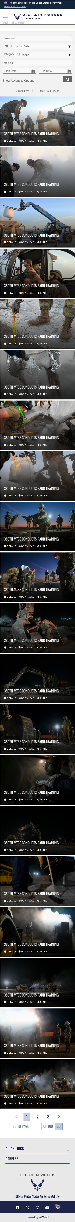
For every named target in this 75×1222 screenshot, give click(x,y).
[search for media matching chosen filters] (67, 79)
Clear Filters (22, 90)
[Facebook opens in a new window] (17, 1208)
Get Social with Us (37, 1175)
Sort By (7, 46)
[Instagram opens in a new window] (37, 1208)
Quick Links (14, 1148)
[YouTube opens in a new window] (47, 1208)
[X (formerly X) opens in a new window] (27, 1208)
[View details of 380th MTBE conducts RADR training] (37, 121)
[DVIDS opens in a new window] (57, 1206)
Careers (11, 1158)
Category (8, 54)
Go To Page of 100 (33, 1126)
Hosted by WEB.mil (38, 1217)
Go (59, 1126)
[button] (16, 6)
